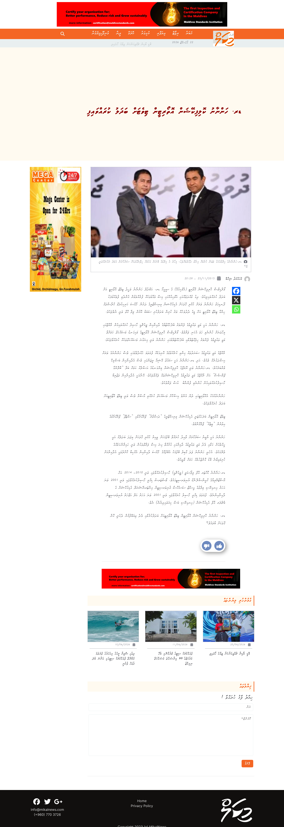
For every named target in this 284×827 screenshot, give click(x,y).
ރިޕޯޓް (176, 34)
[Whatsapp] (236, 309)
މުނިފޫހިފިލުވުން (100, 34)
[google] (58, 802)
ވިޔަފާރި (161, 34)
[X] (236, 300)
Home (142, 801)
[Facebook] (236, 291)
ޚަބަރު (189, 34)
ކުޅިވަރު (145, 34)
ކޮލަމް (131, 34)
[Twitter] (47, 802)
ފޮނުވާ (247, 763)
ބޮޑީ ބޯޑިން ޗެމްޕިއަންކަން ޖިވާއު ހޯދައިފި (131, 43)
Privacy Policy (142, 806)
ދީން (118, 34)
